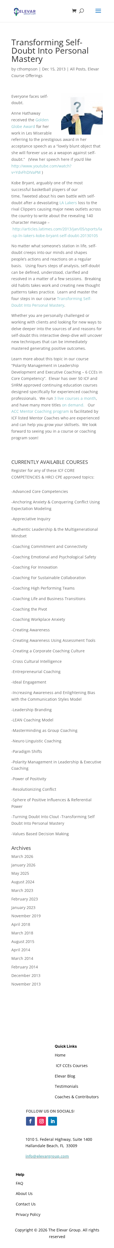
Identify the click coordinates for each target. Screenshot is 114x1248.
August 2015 (22, 941)
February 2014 (24, 967)
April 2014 (20, 949)
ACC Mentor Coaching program (40, 411)
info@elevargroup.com (47, 1156)
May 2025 (20, 873)
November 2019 (26, 915)
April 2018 (20, 924)
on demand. (73, 405)
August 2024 (22, 881)
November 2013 (26, 984)
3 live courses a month (75, 398)
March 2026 (22, 856)
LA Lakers (68, 202)
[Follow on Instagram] (41, 1121)
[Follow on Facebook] (30, 1121)
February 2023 (24, 899)
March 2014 (22, 958)
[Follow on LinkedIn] (52, 1121)
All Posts (78, 69)
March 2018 (22, 933)
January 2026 (23, 865)
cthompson (27, 69)
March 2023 (22, 890)
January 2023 (23, 907)
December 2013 (25, 975)
